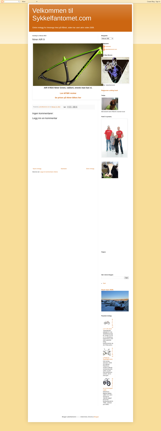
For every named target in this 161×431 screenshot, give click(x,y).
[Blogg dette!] (70, 107)
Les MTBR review (68, 93)
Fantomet (108, 46)
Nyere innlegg (37, 168)
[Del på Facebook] (74, 107)
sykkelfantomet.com (111, 49)
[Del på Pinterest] (76, 107)
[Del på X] (72, 107)
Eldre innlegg (90, 168)
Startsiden (64, 168)
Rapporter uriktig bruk (109, 90)
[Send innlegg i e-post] (64, 107)
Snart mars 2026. (107, 290)
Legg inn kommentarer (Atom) (49, 172)
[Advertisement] (115, 215)
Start (104, 283)
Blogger (96, 417)
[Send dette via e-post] (68, 107)
